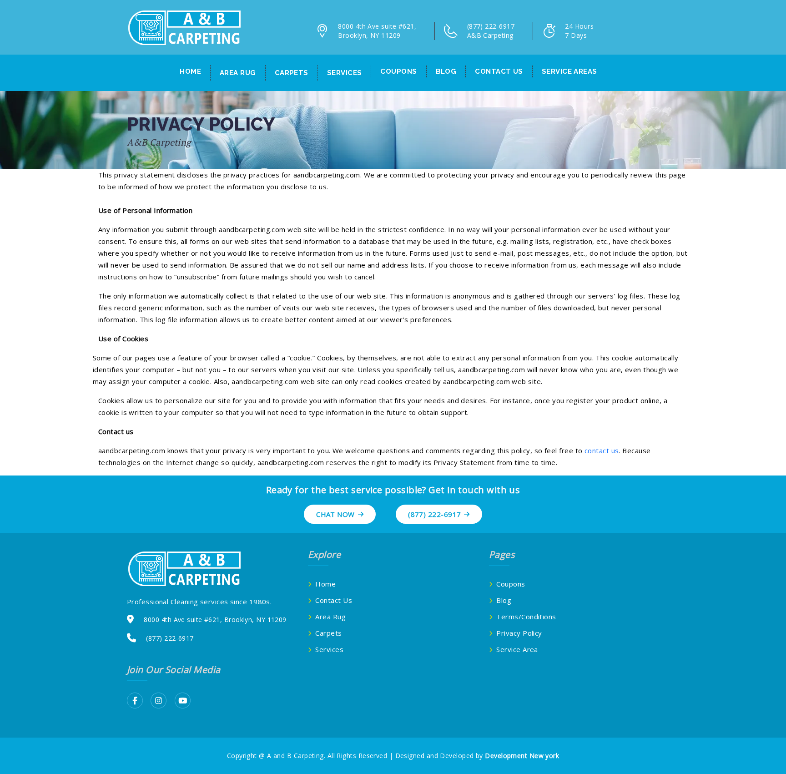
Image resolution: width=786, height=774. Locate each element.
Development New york (522, 755)
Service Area (517, 649)
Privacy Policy (519, 632)
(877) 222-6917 (434, 514)
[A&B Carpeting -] (184, 26)
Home (190, 71)
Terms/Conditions (526, 616)
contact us (499, 71)
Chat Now (335, 514)
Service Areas (569, 71)
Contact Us (333, 600)
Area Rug (238, 73)
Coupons (398, 71)
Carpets (291, 73)
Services (344, 73)
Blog (446, 71)
